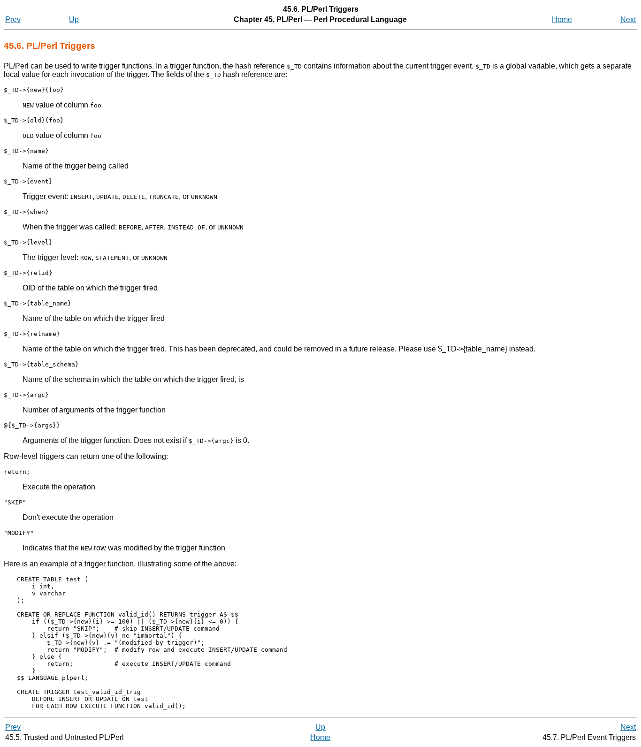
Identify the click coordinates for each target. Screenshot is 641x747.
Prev (13, 19)
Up (74, 19)
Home (562, 19)
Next (628, 19)
